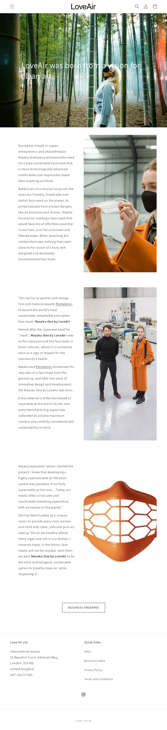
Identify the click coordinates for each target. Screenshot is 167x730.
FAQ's (87, 651)
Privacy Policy (93, 670)
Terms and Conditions (98, 679)
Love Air (87, 720)
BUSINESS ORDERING (83, 607)
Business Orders (94, 661)
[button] (12, 6)
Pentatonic (64, 304)
